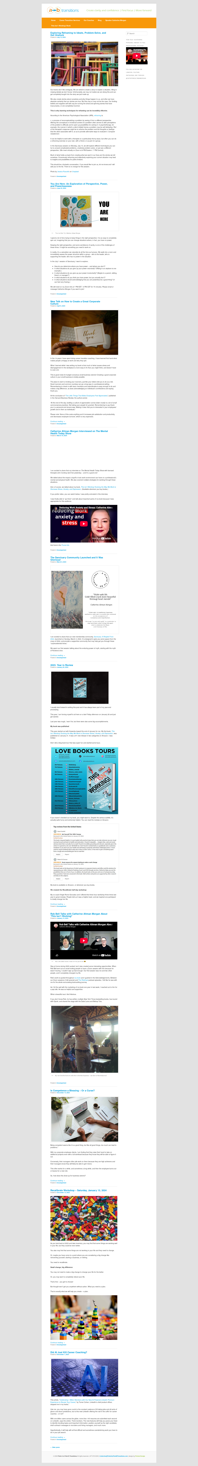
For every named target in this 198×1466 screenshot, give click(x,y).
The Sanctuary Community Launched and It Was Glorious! (76, 558)
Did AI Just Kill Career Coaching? (69, 1352)
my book (77, 978)
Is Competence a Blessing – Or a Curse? (72, 1090)
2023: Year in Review (61, 665)
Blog (100, 20)
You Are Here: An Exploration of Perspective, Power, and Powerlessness (79, 185)
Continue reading (57, 421)
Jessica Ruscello (63, 171)
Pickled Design (140, 1456)
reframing (98, 115)
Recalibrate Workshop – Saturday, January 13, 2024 (78, 1190)
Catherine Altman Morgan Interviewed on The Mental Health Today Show (79, 432)
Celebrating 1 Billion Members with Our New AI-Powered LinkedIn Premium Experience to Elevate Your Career (82, 1401)
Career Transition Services (69, 20)
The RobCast (83, 980)
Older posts (55, 1447)
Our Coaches (89, 20)
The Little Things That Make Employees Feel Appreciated (86, 395)
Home (53, 20)
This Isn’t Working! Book (61, 25)
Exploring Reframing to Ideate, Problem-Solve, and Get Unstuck (78, 34)
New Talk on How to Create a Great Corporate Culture (75, 302)
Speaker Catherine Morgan (115, 20)
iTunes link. (65, 545)
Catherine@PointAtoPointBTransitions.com (114, 1456)
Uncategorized (61, 176)
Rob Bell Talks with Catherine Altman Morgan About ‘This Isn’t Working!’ (78, 915)
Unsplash (75, 171)
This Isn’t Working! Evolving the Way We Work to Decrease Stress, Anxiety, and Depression (83, 488)
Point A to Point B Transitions (67, 1456)
